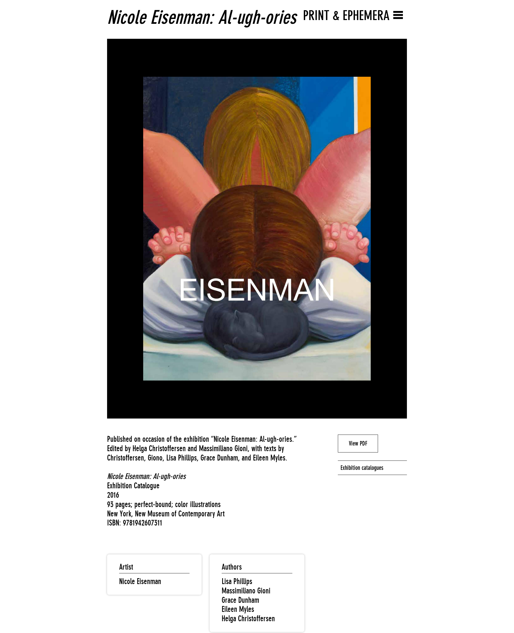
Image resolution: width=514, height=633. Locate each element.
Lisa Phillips (237, 581)
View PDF (358, 443)
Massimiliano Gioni (246, 590)
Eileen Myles (238, 609)
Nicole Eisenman (140, 581)
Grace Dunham (240, 600)
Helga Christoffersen (248, 618)
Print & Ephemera (346, 15)
